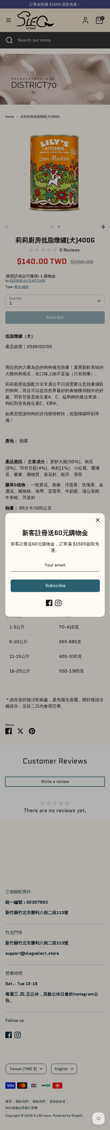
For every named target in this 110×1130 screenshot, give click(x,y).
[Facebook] (49, 603)
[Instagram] (58, 603)
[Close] (98, 520)
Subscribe (55, 585)
